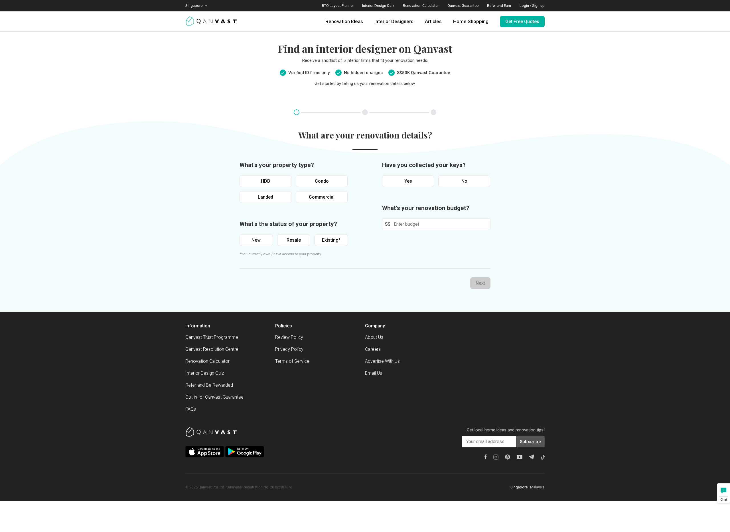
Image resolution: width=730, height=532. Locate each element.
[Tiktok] (543, 457)
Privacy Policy (289, 349)
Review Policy (289, 337)
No (464, 181)
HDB (265, 181)
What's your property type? (277, 165)
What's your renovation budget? (425, 208)
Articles (433, 21)
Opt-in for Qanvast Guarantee (214, 397)
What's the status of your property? (288, 224)
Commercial (321, 197)
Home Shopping (470, 21)
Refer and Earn (499, 5)
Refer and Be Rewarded (209, 385)
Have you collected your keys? (424, 165)
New (256, 240)
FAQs (190, 409)
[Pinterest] (507, 457)
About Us (374, 337)
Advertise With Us (382, 361)
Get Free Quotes (522, 21)
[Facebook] (485, 456)
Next (480, 283)
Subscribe (530, 441)
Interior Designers (393, 21)
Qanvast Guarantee (462, 5)
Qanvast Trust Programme (211, 337)
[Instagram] (495, 457)
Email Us (373, 373)
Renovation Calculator (421, 5)
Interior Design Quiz (378, 5)
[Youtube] (519, 457)
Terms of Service (292, 361)
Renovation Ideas (344, 21)
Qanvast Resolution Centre (211, 349)
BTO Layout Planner (338, 5)
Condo (322, 181)
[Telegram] (531, 456)
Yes (408, 181)
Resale (294, 240)
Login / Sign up (532, 5)
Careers (373, 349)
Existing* (331, 240)
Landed (265, 197)
